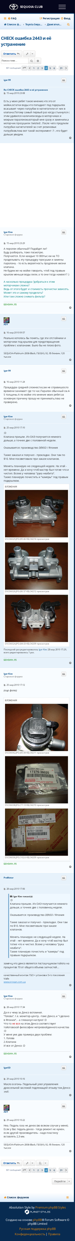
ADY (6, 324)
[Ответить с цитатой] (63, 80)
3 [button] (42, 68)
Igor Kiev (8, 232)
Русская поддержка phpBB (37, 1229)
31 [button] (61, 68)
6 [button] (54, 68)
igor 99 (7, 80)
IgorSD (7, 1067)
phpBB (37, 1220)
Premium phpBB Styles (50, 1207)
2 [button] (38, 68)
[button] (24, 68)
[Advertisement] (37, 185)
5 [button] (50, 68)
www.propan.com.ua (15, 981)
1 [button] (34, 68)
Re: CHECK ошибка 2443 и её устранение (26, 89)
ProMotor (8, 877)
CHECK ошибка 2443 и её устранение (26, 41)
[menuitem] (12, 18)
